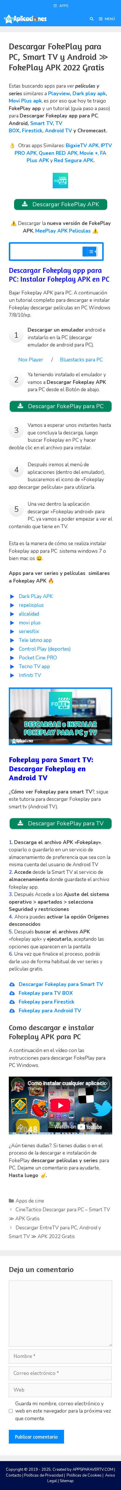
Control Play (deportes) (45, 649)
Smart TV (41, 123)
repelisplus (31, 605)
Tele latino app (35, 640)
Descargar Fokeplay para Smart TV (61, 984)
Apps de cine (30, 1201)
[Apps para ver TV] (25, 19)
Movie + (89, 153)
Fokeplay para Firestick (46, 1002)
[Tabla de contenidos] (92, 251)
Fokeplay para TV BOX (46, 993)
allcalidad (29, 614)
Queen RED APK (58, 153)
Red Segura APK (73, 160)
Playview (59, 93)
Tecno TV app (34, 666)
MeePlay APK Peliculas (63, 231)
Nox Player (30, 359)
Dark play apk (89, 93)
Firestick (32, 130)
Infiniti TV (30, 675)
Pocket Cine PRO (38, 657)
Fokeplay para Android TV (50, 1010)
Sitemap (67, 1481)
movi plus (30, 622)
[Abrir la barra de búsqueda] (91, 19)
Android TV (58, 130)
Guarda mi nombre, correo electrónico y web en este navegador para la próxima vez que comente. (63, 1411)
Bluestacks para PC (81, 359)
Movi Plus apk (25, 101)
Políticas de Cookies (84, 1475)
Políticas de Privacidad (43, 1475)
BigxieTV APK (82, 145)
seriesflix (29, 631)
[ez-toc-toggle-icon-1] (89, 252)
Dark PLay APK (36, 596)
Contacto (13, 1475)
